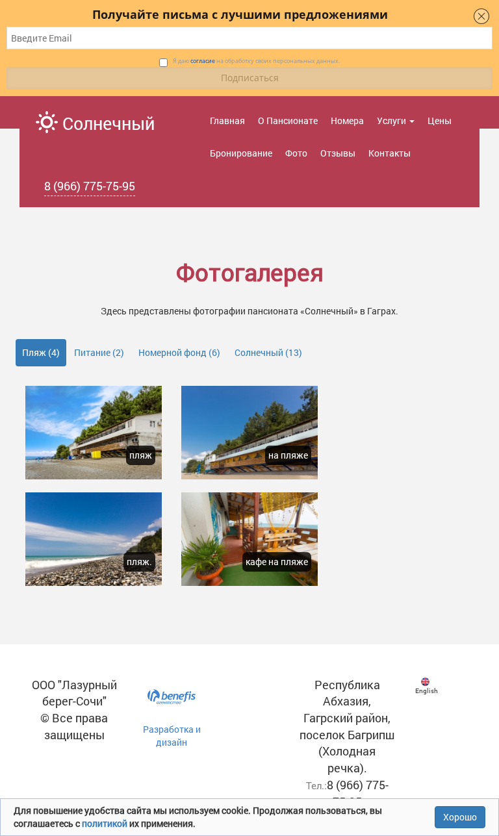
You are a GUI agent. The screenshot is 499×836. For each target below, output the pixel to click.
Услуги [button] (392, 120)
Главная (227, 120)
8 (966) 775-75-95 (89, 186)
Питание (99, 352)
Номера (347, 120)
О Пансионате (288, 120)
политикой (105, 823)
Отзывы (337, 153)
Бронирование (241, 153)
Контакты (389, 153)
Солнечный (106, 123)
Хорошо (460, 817)
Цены (440, 120)
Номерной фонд (179, 352)
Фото (296, 153)
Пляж (41, 352)
